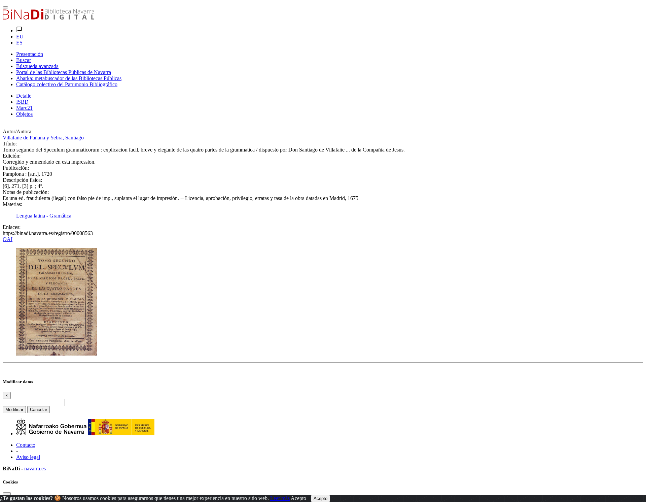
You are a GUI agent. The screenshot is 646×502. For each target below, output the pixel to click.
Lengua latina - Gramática (43, 216)
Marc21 (24, 108)
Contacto (25, 445)
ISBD (22, 102)
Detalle (23, 96)
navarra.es (35, 468)
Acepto (298, 498)
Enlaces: (12, 227)
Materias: (12, 204)
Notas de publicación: (26, 192)
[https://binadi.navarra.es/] (48, 18)
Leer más (280, 498)
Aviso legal (28, 457)
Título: (10, 143)
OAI (7, 239)
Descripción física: (22, 180)
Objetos (24, 114)
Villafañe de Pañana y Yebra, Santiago (43, 137)
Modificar (14, 409)
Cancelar (38, 409)
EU (20, 36)
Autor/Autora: (18, 131)
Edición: (12, 156)
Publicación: (16, 168)
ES (19, 42)
